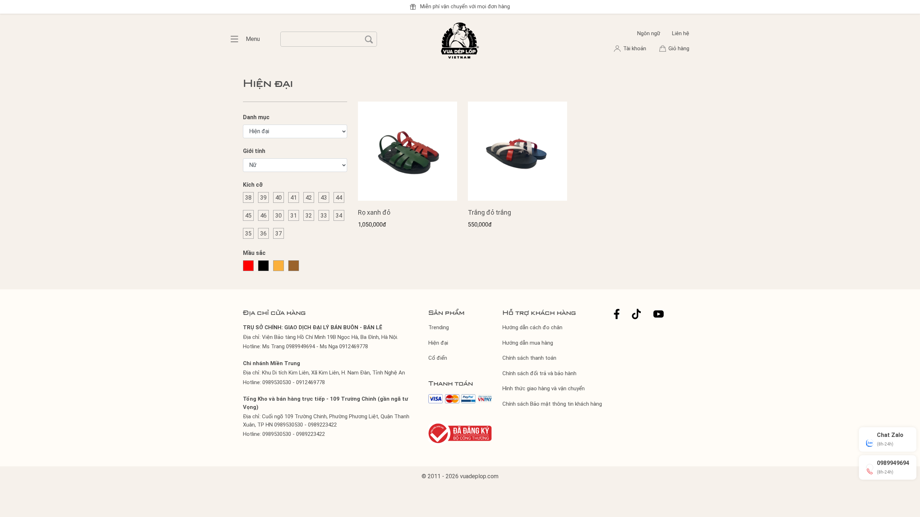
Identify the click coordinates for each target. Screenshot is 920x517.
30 (278, 215)
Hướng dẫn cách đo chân (532, 327)
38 (248, 197)
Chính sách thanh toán (529, 358)
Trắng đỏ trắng (489, 212)
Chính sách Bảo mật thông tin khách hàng (552, 404)
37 (278, 233)
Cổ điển (437, 358)
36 (263, 233)
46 (263, 215)
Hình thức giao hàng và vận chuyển (543, 388)
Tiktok (636, 314)
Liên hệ (680, 33)
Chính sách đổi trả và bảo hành (539, 373)
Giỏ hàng (678, 48)
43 (324, 197)
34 (339, 215)
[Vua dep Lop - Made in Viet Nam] (460, 39)
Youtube (658, 314)
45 (248, 215)
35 (248, 233)
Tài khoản (635, 48)
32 (308, 215)
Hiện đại (438, 343)
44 (339, 197)
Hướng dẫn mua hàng (527, 343)
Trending (438, 327)
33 (324, 215)
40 (278, 197)
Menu (238, 39)
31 (293, 215)
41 (293, 197)
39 (263, 197)
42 (308, 197)
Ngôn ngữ (648, 33)
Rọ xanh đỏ (374, 212)
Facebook (617, 314)
